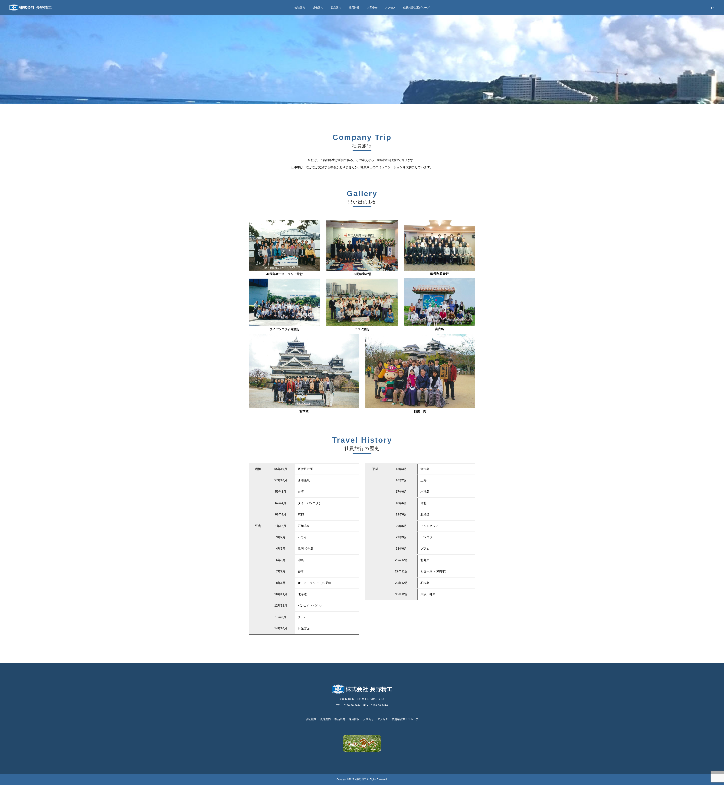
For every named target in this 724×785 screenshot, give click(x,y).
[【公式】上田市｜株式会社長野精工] (30, 7)
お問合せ (372, 7)
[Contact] (713, 7)
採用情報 (354, 7)
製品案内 (336, 7)
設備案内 (318, 7)
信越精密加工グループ (416, 7)
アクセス (390, 7)
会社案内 (300, 7)
